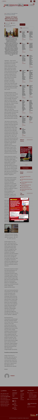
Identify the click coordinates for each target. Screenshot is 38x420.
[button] (27, 199)
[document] (19, 210)
